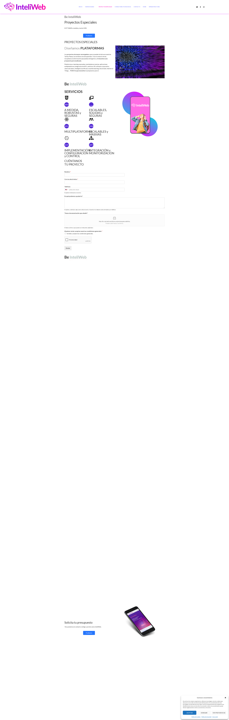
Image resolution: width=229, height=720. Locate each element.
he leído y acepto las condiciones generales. (80, 233)
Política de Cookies (196, 717)
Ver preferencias (219, 713)
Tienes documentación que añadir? (76, 213)
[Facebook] (200, 7)
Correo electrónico (71, 179)
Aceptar (190, 713)
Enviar (68, 248)
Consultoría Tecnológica (123, 6)
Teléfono (67, 186)
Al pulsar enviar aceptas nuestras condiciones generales (83, 231)
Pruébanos (89, 35)
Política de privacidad (206, 717)
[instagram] (203, 7)
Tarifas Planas (89, 6)
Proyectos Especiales (105, 6)
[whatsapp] (197, 7)
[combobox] (66, 189)
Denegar (204, 713)
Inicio (80, 6)
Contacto (137, 6)
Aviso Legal (215, 717)
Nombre (67, 172)
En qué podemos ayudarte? (73, 196)
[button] (225, 698)
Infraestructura (154, 6)
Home (144, 6)
